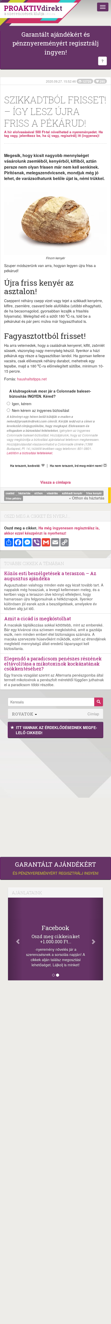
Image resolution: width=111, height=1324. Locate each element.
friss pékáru (13, 498)
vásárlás (53, 493)
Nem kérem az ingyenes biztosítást (40, 410)
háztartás (24, 493)
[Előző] (15, 939)
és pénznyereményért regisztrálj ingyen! (56, 868)
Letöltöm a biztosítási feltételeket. (30, 453)
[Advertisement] (55, 796)
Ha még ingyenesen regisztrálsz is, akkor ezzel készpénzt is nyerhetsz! (52, 530)
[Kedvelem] (43, 465)
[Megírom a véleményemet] (105, 465)
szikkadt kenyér (72, 493)
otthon (38, 493)
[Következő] (96, 939)
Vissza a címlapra (55, 482)
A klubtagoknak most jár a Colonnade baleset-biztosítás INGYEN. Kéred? (50, 393)
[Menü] (102, 7)
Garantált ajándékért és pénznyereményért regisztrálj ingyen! (55, 43)
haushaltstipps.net (32, 378)
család (10, 493)
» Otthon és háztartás (86, 497)
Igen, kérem (21, 403)
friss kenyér (94, 493)
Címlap (93, 714)
